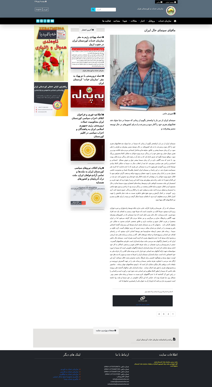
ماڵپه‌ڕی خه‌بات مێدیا (71, 379)
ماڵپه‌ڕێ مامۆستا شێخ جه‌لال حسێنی (65, 377)
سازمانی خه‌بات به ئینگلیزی (68, 374)
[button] (164, 21)
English (38, 9)
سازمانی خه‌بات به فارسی (69, 372)
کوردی (45, 9)
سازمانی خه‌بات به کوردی (69, 369)
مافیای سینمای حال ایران (143, 304)
